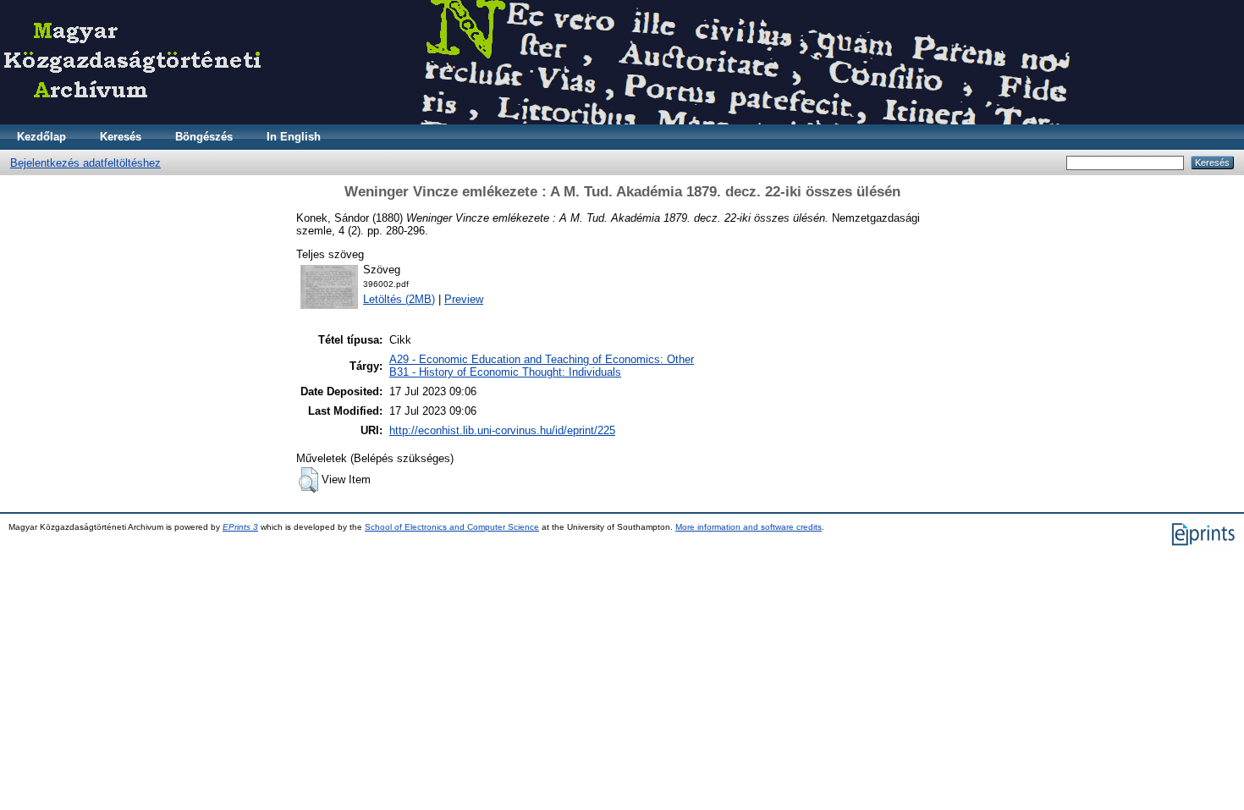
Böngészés (204, 136)
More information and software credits (748, 527)
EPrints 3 (240, 527)
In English (294, 136)
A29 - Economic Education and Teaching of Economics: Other (541, 359)
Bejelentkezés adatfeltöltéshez (85, 163)
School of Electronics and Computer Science (452, 527)
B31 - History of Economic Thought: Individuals (505, 372)
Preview (463, 299)
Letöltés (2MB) (399, 299)
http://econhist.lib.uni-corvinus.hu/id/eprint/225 (502, 430)
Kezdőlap (41, 136)
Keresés (120, 136)
